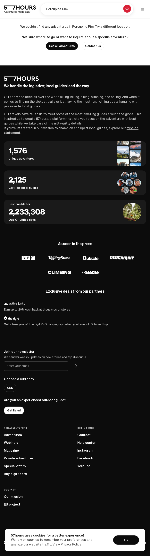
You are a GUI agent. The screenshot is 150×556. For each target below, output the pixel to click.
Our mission (13, 497)
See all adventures (62, 46)
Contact (84, 435)
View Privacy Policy (67, 544)
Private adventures (19, 458)
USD (10, 388)
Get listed (14, 410)
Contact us (93, 46)
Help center (86, 443)
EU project (12, 504)
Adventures (13, 435)
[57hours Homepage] (20, 9)
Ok (126, 540)
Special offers (15, 466)
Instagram (85, 450)
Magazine (11, 450)
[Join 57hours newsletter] (75, 366)
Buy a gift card (15, 474)
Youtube (83, 466)
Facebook (85, 458)
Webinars (11, 443)
